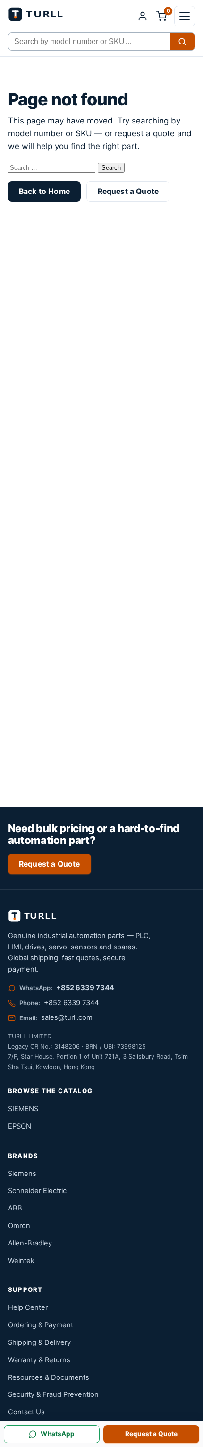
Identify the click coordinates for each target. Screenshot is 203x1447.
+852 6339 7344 (85, 987)
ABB (15, 1208)
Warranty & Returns (39, 1360)
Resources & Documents (48, 1377)
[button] (184, 16)
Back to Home (44, 191)
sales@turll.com (67, 1017)
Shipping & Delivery (39, 1342)
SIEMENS (23, 1109)
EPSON (19, 1126)
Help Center (28, 1307)
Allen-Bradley (30, 1243)
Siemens (22, 1173)
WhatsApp (58, 1434)
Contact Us (26, 1412)
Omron (19, 1225)
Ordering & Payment (40, 1325)
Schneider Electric (37, 1190)
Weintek (21, 1260)
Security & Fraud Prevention (53, 1394)
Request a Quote (128, 191)
